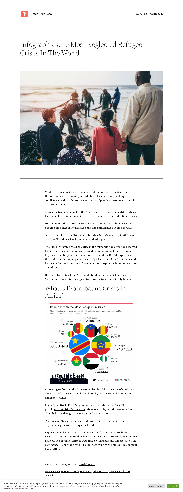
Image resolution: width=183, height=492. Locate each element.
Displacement (52, 471)
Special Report (87, 464)
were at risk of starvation (69, 409)
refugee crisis (100, 471)
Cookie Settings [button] (156, 486)
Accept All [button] (173, 486)
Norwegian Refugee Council (76, 471)
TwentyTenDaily (42, 13)
